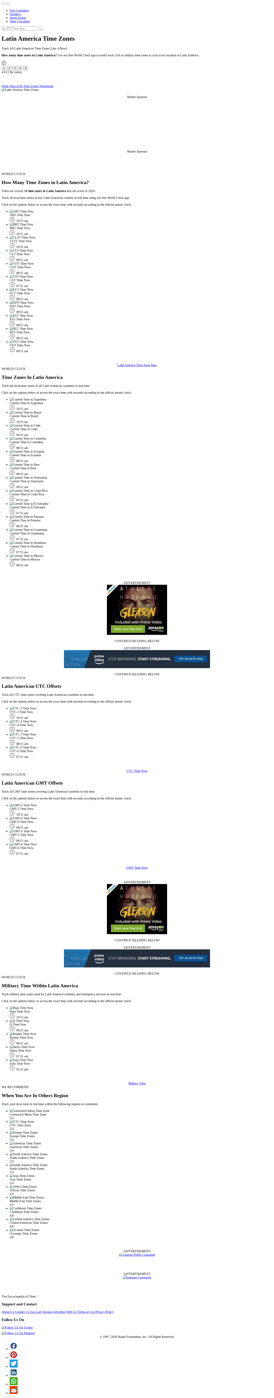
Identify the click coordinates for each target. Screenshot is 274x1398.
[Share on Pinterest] (14, 1357)
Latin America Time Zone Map (137, 365)
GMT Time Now (137, 867)
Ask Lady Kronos (41, 1312)
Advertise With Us (65, 1312)
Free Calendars (19, 10)
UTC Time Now (137, 771)
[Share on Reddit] (14, 1393)
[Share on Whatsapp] (14, 1384)
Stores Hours (18, 17)
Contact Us (22, 1312)
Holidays (15, 14)
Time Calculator (20, 21)
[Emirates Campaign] (137, 1277)
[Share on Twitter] (14, 1366)
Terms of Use (86, 1312)
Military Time (137, 1083)
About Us (8, 1312)
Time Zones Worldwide (38, 86)
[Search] (41, 29)
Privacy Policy (104, 1312)
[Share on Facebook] (14, 1348)
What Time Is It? (12, 86)
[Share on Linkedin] (14, 1375)
